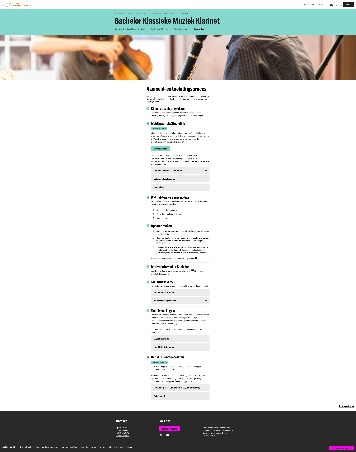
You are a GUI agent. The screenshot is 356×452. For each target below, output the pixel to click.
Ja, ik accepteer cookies (341, 448)
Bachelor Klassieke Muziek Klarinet (164, 13)
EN (337, 4)
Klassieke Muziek (143, 13)
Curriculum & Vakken (160, 29)
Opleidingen (119, 13)
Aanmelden (199, 29)
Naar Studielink (160, 148)
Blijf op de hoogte (169, 428)
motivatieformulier (183, 271)
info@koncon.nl (122, 436)
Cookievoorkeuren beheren (121, 447)
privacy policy (103, 447)
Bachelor (130, 13)
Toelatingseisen (181, 29)
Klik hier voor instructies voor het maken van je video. (172, 258)
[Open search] (340, 4)
